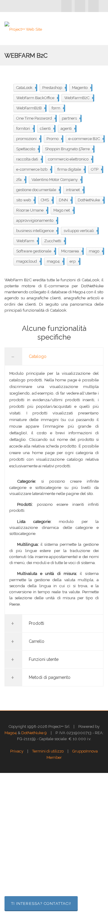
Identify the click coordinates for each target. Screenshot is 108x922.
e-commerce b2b (33, 169)
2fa (20, 179)
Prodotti (36, 623)
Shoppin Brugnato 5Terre (69, 149)
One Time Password (36, 118)
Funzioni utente (43, 659)
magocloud (28, 261)
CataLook (26, 87)
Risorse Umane (31, 210)
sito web (25, 200)
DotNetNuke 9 (34, 733)
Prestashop (54, 87)
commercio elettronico (70, 159)
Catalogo (37, 356)
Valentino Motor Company (56, 179)
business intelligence (36, 230)
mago (96, 251)
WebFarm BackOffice (37, 98)
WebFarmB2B (30, 108)
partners (71, 118)
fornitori (25, 128)
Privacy (16, 751)
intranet (74, 190)
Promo (54, 138)
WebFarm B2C (26, 55)
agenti (68, 128)
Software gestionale (35, 251)
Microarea (71, 251)
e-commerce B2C (86, 138)
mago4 (55, 261)
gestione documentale (38, 190)
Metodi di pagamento (49, 677)
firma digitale (71, 169)
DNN (65, 200)
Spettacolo (27, 149)
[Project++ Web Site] (23, 28)
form (58, 108)
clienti (47, 128)
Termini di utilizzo (48, 751)
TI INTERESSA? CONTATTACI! (41, 903)
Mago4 (10, 733)
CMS (46, 200)
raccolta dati (29, 159)
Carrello (36, 641)
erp (74, 261)
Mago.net (63, 210)
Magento (81, 87)
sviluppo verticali (81, 230)
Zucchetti (54, 241)
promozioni (28, 138)
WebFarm (27, 241)
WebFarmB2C (78, 98)
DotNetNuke (91, 200)
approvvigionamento (36, 220)
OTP (96, 169)
